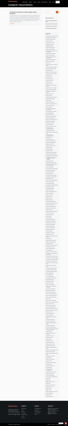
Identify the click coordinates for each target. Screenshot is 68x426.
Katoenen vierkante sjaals (50, 241)
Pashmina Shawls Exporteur (51, 327)
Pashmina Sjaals (49, 331)
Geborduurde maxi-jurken (51, 145)
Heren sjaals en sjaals (50, 183)
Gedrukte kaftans (49, 147)
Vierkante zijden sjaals (50, 375)
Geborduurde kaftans (50, 144)
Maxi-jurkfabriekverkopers (51, 306)
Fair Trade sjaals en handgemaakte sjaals (50, 128)
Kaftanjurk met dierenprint (51, 201)
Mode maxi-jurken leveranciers (52, 310)
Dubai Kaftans (48, 100)
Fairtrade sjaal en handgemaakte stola (52, 133)
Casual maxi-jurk (49, 76)
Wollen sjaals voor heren (50, 381)
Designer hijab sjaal (49, 93)
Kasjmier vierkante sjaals (50, 224)
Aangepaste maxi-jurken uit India (52, 36)
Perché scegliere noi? (38, 408)
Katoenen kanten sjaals (50, 232)
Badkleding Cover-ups (50, 44)
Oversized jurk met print (50, 321)
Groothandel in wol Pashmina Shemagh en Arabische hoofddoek (51, 158)
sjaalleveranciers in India (50, 345)
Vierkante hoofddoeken (50, 365)
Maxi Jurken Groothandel (50, 288)
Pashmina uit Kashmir (50, 335)
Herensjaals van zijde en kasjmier (52, 185)
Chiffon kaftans (49, 81)
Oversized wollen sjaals (50, 325)
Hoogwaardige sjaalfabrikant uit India (51, 21)
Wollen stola (48, 383)
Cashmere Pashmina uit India (51, 73)
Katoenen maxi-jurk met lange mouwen (51, 236)
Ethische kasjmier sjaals (50, 121)
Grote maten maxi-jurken (50, 170)
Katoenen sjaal (48, 238)
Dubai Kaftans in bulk (50, 102)
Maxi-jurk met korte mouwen (51, 293)
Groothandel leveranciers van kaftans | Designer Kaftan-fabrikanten (23, 12)
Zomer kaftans (48, 394)
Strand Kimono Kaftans (50, 359)
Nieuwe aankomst (37, 413)
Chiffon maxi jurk (49, 83)
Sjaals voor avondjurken (50, 355)
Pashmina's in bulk (49, 340)
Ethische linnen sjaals (50, 122)
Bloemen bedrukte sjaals (50, 55)
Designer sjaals (49, 95)
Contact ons (23, 417)
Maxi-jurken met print (50, 303)
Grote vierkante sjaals (50, 171)
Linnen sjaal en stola (50, 273)
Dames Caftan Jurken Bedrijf (51, 87)
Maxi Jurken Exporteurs (50, 284)
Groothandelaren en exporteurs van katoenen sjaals (51, 165)
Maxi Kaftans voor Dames (50, 290)
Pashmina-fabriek (49, 337)
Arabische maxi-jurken (50, 42)
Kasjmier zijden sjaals (50, 226)
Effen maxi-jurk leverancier (51, 116)
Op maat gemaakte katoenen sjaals (51, 317)
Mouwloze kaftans (49, 311)
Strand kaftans (49, 357)
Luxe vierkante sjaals (50, 276)
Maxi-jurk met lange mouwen (51, 295)
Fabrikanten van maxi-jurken (51, 126)
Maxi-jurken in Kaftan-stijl (51, 300)
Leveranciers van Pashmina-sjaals (51, 266)
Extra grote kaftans (49, 124)
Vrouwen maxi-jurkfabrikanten (51, 376)
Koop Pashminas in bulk (50, 246)
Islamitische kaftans (49, 189)
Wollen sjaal (48, 378)
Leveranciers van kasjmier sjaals (52, 259)
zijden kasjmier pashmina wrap (51, 391)
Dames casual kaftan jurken (51, 89)
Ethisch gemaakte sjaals (50, 117)
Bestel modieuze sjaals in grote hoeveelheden (51, 51)
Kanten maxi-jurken (49, 214)
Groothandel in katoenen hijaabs (52, 155)
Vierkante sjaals (49, 367)
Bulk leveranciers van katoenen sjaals (52, 65)
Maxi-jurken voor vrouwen (51, 305)
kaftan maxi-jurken (49, 194)
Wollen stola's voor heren (50, 384)
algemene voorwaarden (51, 424)
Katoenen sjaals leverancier (51, 240)
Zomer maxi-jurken (49, 396)
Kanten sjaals (48, 216)
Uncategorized (48, 364)
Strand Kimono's (49, 360)
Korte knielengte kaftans (50, 248)
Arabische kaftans (49, 40)
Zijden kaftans (48, 388)
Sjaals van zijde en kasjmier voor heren (52, 354)
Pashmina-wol (48, 339)
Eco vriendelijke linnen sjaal (51, 111)
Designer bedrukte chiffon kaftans (51, 92)
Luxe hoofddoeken (49, 274)
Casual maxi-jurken (49, 78)
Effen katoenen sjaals (50, 114)
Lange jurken (23, 413)
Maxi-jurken (48, 298)
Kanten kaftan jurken (50, 212)
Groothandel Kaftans (50, 160)
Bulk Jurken (48, 62)
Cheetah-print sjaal (49, 80)
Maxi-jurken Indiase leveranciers (52, 302)
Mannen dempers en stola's (51, 277)
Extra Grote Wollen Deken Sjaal (51, 28)
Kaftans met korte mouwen (51, 206)
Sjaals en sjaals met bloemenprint (52, 349)
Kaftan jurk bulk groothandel (51, 191)
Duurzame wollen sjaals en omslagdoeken (51, 109)
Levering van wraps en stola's (51, 268)
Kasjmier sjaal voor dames (51, 222)
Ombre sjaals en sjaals (50, 313)
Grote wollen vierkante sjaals (51, 175)
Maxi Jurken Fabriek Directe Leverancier (51, 287)
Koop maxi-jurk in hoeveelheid (51, 245)
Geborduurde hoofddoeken (51, 140)
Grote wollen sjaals (49, 173)
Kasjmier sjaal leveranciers (51, 221)
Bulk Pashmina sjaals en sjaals (51, 67)
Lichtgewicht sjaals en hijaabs (51, 271)
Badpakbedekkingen (49, 45)
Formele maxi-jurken (50, 139)
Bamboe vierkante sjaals (50, 47)
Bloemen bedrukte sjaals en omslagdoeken (51, 57)
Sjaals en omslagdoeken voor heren (51, 348)
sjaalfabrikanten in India (50, 344)
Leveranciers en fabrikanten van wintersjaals (52, 254)
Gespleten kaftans (49, 150)
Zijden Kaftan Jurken (50, 386)
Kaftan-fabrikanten (49, 199)
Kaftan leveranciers (49, 193)
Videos (36, 414)
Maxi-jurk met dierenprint (50, 292)
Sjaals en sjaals (24, 408)
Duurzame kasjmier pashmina (51, 103)
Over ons (23, 416)
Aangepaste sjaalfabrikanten (51, 37)
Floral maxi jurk (49, 137)
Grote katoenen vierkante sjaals (52, 168)
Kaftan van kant (49, 198)
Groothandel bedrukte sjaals (51, 153)
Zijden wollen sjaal (49, 393)
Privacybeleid (58, 424)
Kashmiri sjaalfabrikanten (50, 219)
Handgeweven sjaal (49, 178)
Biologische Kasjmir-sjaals (51, 53)
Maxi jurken (23, 411)
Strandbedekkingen (24, 414)
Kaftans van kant (49, 209)
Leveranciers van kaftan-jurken (52, 256)
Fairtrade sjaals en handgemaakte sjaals (50, 135)
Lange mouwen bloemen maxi (51, 251)
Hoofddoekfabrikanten (50, 188)
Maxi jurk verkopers (49, 282)
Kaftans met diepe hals (50, 204)
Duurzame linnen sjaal (50, 105)
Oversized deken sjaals (50, 319)
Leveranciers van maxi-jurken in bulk (52, 263)
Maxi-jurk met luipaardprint (51, 297)
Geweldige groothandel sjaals (51, 152)
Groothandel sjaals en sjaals (51, 162)
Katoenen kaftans (49, 231)
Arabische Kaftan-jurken (50, 39)
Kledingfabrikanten (49, 243)
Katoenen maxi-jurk (49, 234)
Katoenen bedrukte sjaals (50, 227)
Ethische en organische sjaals (51, 119)
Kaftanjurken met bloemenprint (51, 203)
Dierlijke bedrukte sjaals (50, 98)
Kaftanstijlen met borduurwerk (51, 211)
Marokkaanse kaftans (50, 279)
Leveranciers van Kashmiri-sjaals (52, 257)
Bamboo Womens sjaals (50, 49)
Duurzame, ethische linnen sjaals (51, 23)
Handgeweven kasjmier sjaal (51, 176)
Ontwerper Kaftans (49, 315)
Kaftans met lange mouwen (51, 208)
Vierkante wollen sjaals (50, 373)
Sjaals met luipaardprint (50, 351)
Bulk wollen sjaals (49, 70)
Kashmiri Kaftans (49, 217)
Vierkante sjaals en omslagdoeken (49, 370)
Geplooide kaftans (49, 149)
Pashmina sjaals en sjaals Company (50, 334)
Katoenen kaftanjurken (50, 229)
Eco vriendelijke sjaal (50, 113)
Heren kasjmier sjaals (50, 181)
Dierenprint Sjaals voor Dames (51, 97)
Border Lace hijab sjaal (50, 61)
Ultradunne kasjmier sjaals (51, 362)
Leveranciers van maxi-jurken (51, 261)
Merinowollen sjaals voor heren (51, 308)
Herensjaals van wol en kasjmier (51, 26)
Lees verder (12, 23)
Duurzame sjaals (49, 107)
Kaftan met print (49, 196)
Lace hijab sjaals (49, 250)
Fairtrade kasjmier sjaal (50, 130)
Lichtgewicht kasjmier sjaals (51, 269)
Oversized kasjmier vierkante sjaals (51, 323)
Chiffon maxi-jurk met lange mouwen (51, 86)
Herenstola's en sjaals (50, 186)
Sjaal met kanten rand (50, 342)
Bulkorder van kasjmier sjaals (51, 72)
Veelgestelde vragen (38, 411)
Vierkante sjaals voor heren (51, 371)
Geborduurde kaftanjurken (51, 142)
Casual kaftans (49, 75)
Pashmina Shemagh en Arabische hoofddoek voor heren (52, 329)
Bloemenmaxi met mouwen (51, 59)
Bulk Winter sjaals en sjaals (51, 68)
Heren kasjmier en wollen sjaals (51, 180)
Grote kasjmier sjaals (50, 166)
